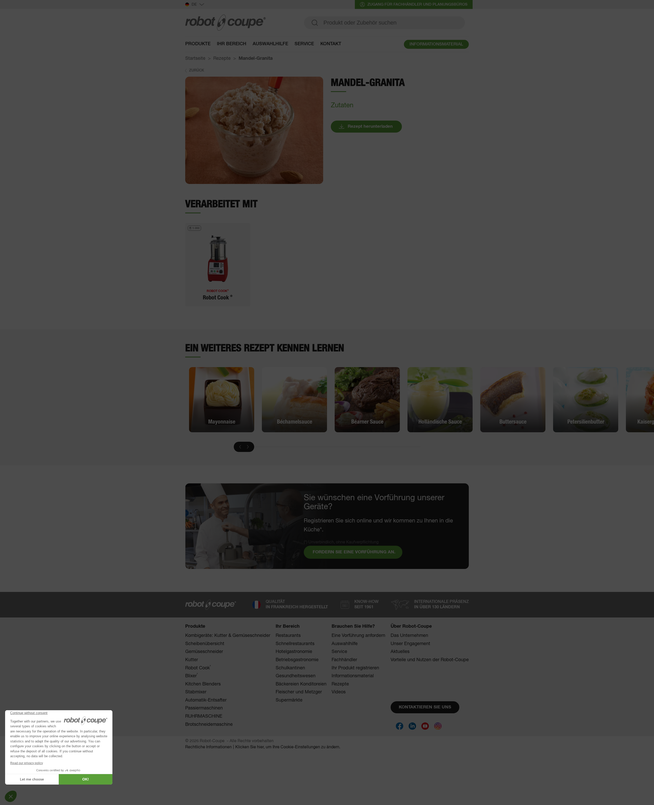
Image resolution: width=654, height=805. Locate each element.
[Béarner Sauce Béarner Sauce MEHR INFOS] (367, 400)
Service (339, 651)
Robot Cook (198, 668)
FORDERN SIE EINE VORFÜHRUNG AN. (354, 552)
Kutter (191, 660)
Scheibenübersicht (204, 643)
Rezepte (222, 58)
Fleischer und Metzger (299, 692)
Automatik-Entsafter (206, 700)
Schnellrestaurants (295, 643)
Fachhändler (344, 660)
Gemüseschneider (204, 651)
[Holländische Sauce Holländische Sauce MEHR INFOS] (440, 400)
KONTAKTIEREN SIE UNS (425, 707)
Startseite (195, 58)
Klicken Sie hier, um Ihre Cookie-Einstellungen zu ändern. (287, 747)
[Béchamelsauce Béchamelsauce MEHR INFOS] (294, 400)
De (194, 4)
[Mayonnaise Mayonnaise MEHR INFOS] (221, 400)
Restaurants (288, 635)
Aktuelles (400, 651)
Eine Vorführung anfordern (358, 635)
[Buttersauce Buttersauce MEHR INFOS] (512, 400)
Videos (339, 692)
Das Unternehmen (409, 635)
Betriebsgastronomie (297, 660)
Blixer (191, 675)
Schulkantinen (290, 668)
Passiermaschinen (204, 708)
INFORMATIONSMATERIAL (436, 44)
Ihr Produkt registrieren (355, 668)
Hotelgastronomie (294, 651)
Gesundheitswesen (296, 676)
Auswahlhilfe (270, 44)
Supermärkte (289, 700)
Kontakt (330, 44)
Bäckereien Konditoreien (301, 684)
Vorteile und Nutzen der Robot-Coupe (430, 660)
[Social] (399, 726)
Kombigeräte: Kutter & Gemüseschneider (227, 635)
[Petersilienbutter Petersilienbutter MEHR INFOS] (585, 400)
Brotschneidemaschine (209, 724)
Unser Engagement (410, 643)
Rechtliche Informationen (208, 747)
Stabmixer (195, 692)
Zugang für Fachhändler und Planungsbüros (417, 4)
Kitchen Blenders (203, 684)
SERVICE (304, 44)
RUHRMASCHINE (203, 716)
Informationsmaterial (353, 676)
